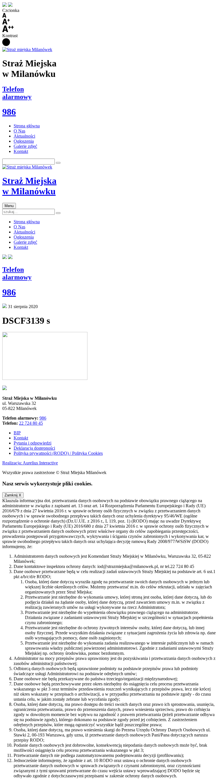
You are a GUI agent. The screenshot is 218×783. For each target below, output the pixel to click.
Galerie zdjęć (25, 146)
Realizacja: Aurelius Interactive (30, 462)
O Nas (19, 131)
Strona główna (27, 125)
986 (42, 418)
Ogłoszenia (24, 141)
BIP (17, 432)
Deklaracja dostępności (34, 448)
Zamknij (13, 495)
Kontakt (21, 151)
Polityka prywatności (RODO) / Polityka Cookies (58, 453)
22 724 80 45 (31, 423)
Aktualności (24, 136)
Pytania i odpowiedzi (32, 443)
